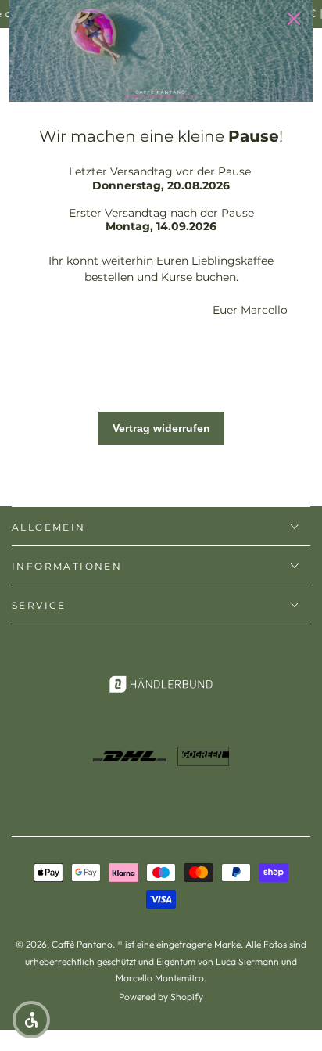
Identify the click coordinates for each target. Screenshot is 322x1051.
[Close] (294, 19)
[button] (31, 1019)
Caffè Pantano (82, 944)
